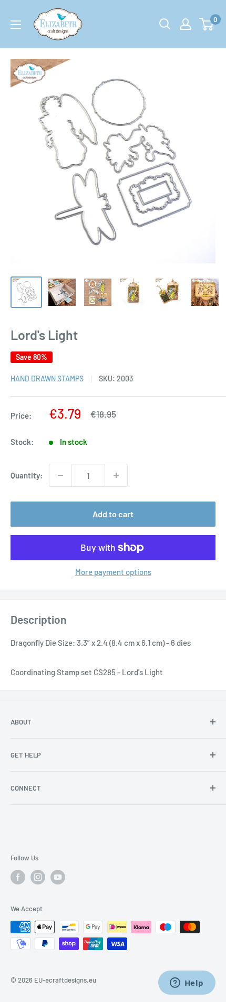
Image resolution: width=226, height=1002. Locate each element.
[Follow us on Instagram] (37, 877)
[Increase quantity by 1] (116, 475)
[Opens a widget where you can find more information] (186, 984)
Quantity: (27, 475)
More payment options (113, 572)
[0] (206, 24)
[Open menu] (16, 24)
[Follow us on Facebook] (18, 877)
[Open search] (165, 24)
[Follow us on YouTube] (57, 877)
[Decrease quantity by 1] (60, 475)
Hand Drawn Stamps (47, 378)
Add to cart (113, 514)
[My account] (185, 24)
